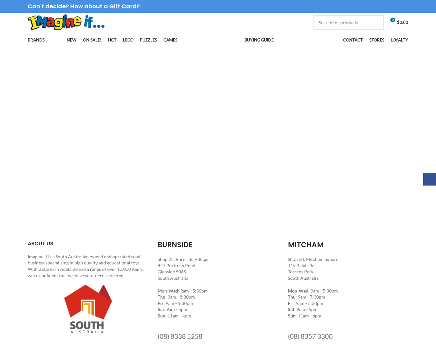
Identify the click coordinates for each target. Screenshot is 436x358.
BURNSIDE (175, 245)
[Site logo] (66, 22)
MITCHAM (306, 245)
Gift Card (123, 6)
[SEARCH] (376, 22)
